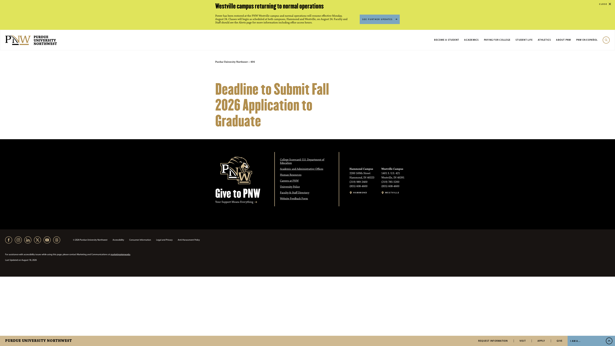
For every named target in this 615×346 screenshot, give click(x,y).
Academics (471, 39)
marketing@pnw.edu (120, 254)
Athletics (544, 39)
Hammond (360, 192)
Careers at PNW (289, 181)
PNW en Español (587, 39)
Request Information (493, 340)
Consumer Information (140, 240)
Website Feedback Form (294, 198)
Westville (392, 192)
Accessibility (118, 240)
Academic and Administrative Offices (301, 169)
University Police (290, 187)
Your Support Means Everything (234, 202)
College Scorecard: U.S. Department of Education (302, 161)
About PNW (563, 39)
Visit (523, 340)
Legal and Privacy (164, 240)
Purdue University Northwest (38, 341)
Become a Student (446, 39)
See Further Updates (377, 19)
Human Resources (290, 175)
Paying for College (497, 39)
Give (559, 340)
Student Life (524, 39)
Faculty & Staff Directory (294, 192)
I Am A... (575, 340)
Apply (541, 340)
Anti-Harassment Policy (189, 240)
